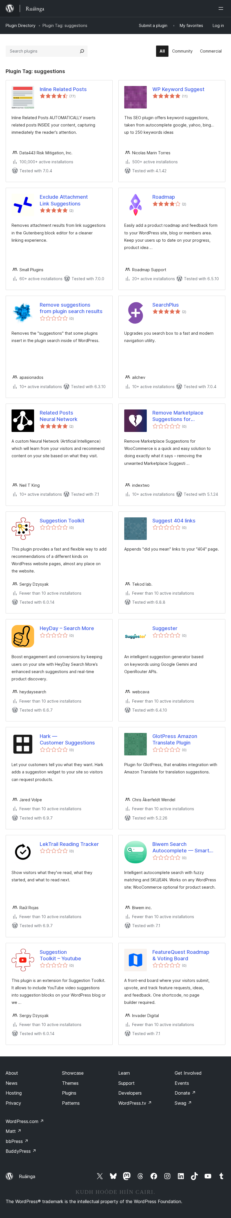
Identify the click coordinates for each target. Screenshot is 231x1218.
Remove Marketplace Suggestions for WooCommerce (177, 416)
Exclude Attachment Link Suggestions (64, 200)
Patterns (71, 1103)
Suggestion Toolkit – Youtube (60, 955)
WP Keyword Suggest (178, 89)
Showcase (73, 1073)
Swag (183, 1103)
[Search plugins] (82, 51)
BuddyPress (21, 1151)
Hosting (14, 1093)
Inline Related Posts (63, 89)
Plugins (69, 1093)
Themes (70, 1083)
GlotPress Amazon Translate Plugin (174, 739)
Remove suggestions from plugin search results (71, 308)
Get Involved (188, 1073)
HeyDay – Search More (67, 628)
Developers (130, 1093)
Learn (124, 1073)
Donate (185, 1093)
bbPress (17, 1141)
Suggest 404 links (174, 521)
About (12, 1073)
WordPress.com (25, 1121)
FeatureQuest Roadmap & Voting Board (180, 955)
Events (182, 1083)
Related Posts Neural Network (58, 416)
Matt (13, 1131)
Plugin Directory (20, 25)
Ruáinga (27, 1176)
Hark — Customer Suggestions (67, 739)
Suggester (164, 628)
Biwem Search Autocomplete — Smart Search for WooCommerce (184, 847)
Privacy (13, 1103)
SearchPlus (165, 305)
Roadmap (163, 197)
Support (126, 1083)
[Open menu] (222, 8)
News (11, 1083)
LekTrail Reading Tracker (69, 844)
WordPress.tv (135, 1103)
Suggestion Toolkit (62, 521)
